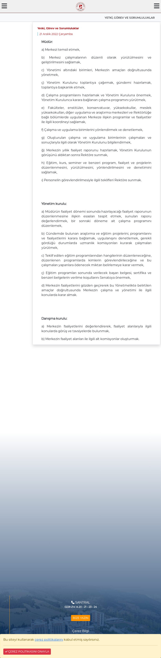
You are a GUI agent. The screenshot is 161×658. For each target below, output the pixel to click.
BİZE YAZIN (80, 618)
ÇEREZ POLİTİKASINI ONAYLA (28, 651)
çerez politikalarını (49, 639)
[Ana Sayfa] (80, 6)
